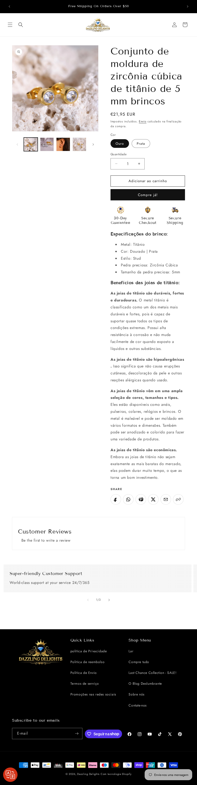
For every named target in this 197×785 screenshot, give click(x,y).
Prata (141, 143)
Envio (143, 121)
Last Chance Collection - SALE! (152, 672)
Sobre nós (136, 694)
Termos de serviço (84, 683)
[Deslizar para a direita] (93, 144)
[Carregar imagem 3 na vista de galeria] (63, 144)
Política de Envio (83, 672)
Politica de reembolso (87, 661)
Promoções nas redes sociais (93, 694)
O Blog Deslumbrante (145, 683)
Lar (131, 651)
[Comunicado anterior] (9, 6)
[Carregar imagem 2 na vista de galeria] (47, 144)
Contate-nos (138, 705)
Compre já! (148, 195)
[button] (10, 24)
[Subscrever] (77, 733)
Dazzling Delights (88, 774)
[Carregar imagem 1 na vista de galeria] (31, 144)
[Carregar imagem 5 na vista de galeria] (79, 144)
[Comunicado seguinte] (187, 6)
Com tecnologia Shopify (116, 774)
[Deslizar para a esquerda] (17, 144)
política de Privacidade (88, 651)
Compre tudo (139, 661)
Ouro (120, 143)
